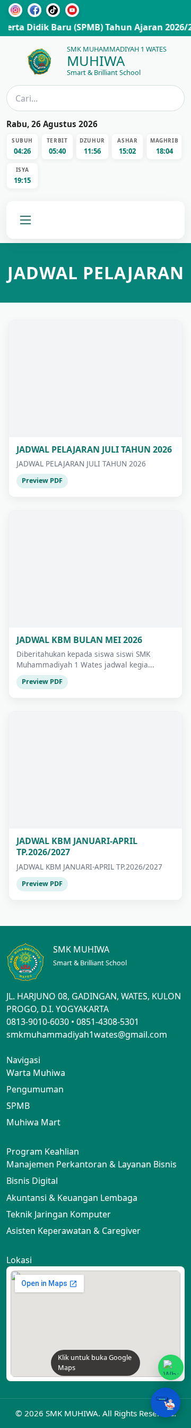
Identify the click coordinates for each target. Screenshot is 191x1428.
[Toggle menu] (25, 220)
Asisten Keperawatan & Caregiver (73, 1231)
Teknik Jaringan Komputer (58, 1214)
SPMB (18, 1106)
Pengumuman (35, 1089)
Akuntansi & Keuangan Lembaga (71, 1198)
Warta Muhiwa (35, 1073)
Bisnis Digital (32, 1181)
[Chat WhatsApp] (171, 1367)
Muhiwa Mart (33, 1122)
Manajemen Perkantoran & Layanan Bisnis (91, 1164)
